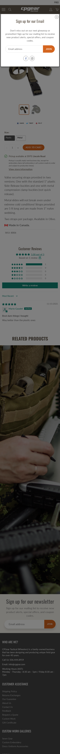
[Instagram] (32, 58)
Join (49, 48)
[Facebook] (25, 58)
